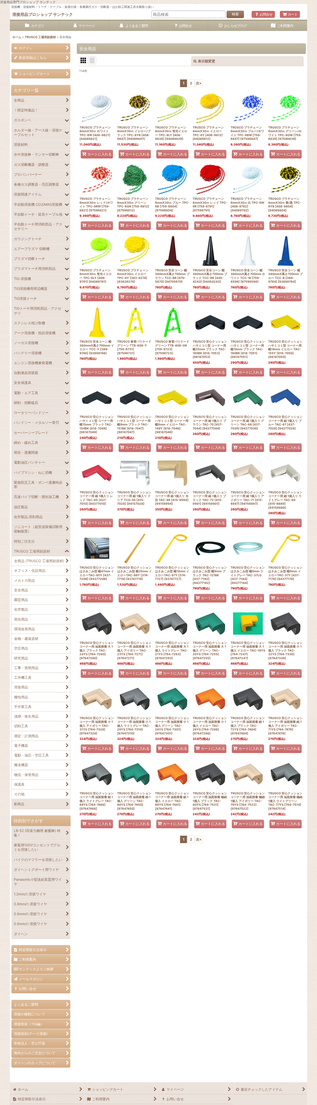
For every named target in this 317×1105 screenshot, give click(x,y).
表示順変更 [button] (206, 61)
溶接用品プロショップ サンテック (42, 14)
